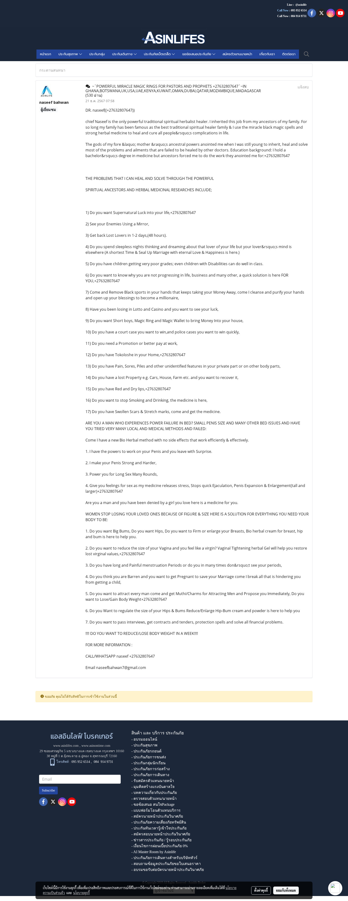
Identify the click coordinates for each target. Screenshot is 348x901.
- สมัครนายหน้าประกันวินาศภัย (157, 816)
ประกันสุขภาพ (68, 54)
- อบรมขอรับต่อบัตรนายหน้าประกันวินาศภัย (167, 870)
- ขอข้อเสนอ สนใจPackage (152, 804)
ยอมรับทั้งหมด (286, 890)
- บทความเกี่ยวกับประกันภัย (154, 793)
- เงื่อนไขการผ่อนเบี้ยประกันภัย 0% (159, 846)
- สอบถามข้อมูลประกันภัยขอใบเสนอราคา (166, 864)
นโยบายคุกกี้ (81, 893)
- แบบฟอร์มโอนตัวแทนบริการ (156, 810)
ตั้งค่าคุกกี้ (261, 890)
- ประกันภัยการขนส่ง (148, 757)
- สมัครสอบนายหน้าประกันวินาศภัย (160, 834)
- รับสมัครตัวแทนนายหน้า (152, 781)
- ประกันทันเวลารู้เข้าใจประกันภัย (159, 828)
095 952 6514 (299, 10)
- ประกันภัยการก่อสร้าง (150, 769)
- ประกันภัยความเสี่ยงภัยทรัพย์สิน (158, 822)
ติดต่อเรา (288, 54)
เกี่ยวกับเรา (267, 54)
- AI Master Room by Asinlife (153, 852)
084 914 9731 (103, 762)
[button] (306, 54)
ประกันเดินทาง (123, 54)
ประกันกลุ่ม (97, 54)
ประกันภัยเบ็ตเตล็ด (158, 54)
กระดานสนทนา (52, 70)
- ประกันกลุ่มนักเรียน (148, 763)
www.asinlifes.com (66, 745)
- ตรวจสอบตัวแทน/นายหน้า (154, 798)
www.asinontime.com (95, 745)
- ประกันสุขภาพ (144, 745)
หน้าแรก (45, 54)
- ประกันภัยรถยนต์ (146, 751)
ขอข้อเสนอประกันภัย (197, 54)
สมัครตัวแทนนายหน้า (237, 54)
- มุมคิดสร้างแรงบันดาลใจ (152, 787)
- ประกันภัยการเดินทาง (150, 775)
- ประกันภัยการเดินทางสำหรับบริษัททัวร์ (164, 858)
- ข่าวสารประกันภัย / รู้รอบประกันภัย (161, 840)
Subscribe (48, 790)
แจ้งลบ (303, 87)
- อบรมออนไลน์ (144, 739)
